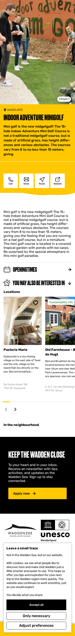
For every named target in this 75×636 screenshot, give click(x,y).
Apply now (21, 493)
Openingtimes (25, 269)
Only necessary (36, 616)
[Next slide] (70, 52)
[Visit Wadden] (20, 530)
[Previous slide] (5, 52)
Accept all (36, 605)
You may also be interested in (39, 282)
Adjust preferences (36, 625)
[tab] (64, 99)
